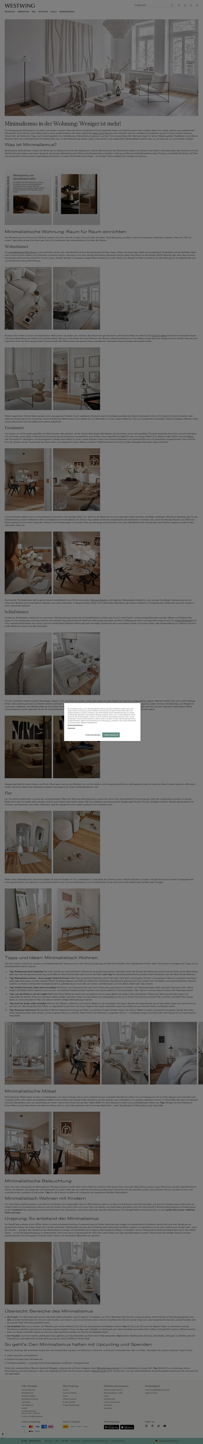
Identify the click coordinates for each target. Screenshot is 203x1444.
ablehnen (108, 721)
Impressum (71, 728)
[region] (102, 722)
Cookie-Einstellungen (93, 735)
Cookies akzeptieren (111, 735)
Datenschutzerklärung (75, 725)
